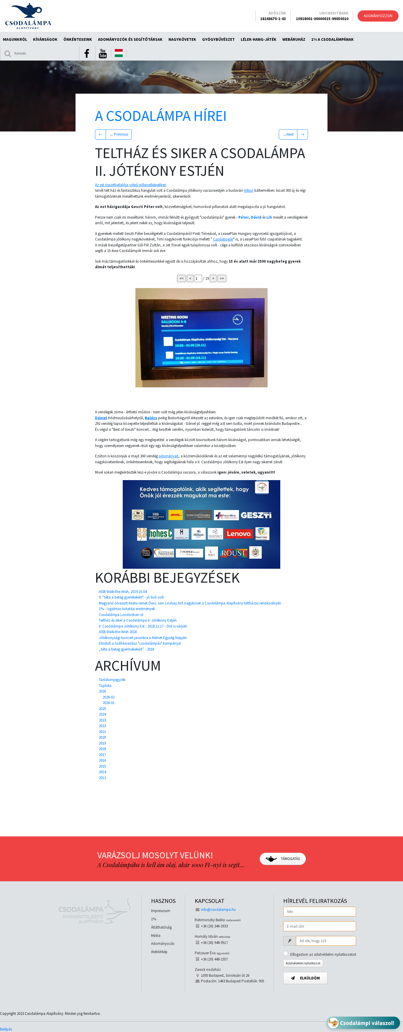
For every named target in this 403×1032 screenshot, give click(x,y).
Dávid (256, 217)
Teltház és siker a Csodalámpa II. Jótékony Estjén (138, 620)
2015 (102, 766)
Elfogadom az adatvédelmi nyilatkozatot (323, 954)
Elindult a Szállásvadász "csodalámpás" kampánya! (140, 643)
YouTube (102, 53)
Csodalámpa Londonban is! (121, 614)
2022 (102, 725)
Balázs (151, 417)
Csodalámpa (28, 16)
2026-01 (108, 702)
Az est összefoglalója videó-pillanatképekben (130, 184)
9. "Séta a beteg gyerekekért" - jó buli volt (131, 597)
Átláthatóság (161, 927)
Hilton (248, 190)
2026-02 (108, 697)
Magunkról (15, 39)
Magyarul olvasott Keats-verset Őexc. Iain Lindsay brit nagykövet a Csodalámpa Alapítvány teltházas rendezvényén (190, 603)
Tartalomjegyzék (112, 679)
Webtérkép (159, 951)
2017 (102, 754)
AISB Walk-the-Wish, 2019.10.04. (123, 591)
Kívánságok (45, 39)
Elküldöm (309, 978)
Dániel (101, 417)
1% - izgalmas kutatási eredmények (127, 608)
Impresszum (160, 910)
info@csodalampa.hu (218, 909)
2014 (102, 771)
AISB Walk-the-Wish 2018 (118, 631)
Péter (243, 217)
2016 (102, 760)
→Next (288, 134)
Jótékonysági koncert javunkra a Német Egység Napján (143, 637)
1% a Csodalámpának (332, 39)
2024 (102, 714)
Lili (269, 217)
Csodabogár (223, 239)
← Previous (118, 134)
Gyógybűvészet (218, 39)
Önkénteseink (77, 39)
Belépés (6, 1029)
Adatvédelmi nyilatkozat (303, 963)
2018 (102, 748)
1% (153, 919)
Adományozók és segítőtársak (130, 39)
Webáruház (293, 39)
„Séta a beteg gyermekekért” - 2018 (126, 649)
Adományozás (162, 943)
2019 (102, 743)
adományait (168, 456)
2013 (102, 777)
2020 (102, 737)
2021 (102, 731)
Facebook (86, 53)
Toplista (105, 685)
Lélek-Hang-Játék (258, 39)
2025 (102, 708)
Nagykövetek (182, 39)
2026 (102, 691)
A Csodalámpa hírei (161, 115)
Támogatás (290, 858)
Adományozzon (378, 15)
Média (155, 935)
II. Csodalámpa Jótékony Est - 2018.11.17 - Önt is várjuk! (143, 626)
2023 (102, 720)
